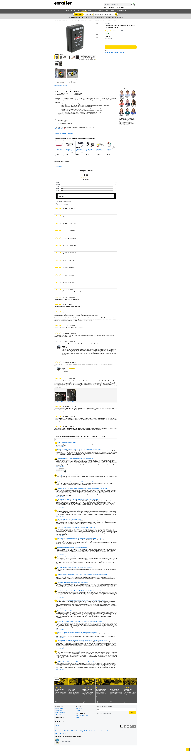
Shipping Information (60, 712)
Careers (78, 710)
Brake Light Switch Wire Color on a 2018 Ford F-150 (69, 475)
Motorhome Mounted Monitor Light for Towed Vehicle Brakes (72, 547)
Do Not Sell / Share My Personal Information (95, 731)
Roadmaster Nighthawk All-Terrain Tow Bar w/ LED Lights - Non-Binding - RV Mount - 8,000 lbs (99, 150)
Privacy (98, 713)
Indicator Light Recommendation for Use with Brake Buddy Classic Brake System (77, 632)
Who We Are (79, 708)
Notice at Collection (112, 731)
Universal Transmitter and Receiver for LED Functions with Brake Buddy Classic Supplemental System (82, 574)
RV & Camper (99, 10)
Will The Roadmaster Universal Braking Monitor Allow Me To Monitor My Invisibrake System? (80, 449)
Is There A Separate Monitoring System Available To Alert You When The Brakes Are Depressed (81, 600)
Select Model (108, 14)
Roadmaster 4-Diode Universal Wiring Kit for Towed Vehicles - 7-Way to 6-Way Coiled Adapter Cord (110, 150)
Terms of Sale (121, 731)
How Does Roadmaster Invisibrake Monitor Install (69, 519)
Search (77, 717)
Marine (107, 10)
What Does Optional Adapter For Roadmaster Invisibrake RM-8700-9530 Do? (76, 527)
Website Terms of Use (60, 733)
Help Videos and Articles (82, 715)
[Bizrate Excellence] (57, 741)
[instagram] (131, 726)
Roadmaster (107, 23)
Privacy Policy (79, 731)
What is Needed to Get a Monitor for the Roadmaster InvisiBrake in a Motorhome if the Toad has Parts (82, 488)
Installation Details (59, 128)
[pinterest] (128, 726)
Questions (123, 31)
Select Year (88, 14)
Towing (67, 10)
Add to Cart (120, 47)
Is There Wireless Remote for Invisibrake (67, 442)
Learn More (59, 166)
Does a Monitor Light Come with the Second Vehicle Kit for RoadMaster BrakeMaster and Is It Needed (82, 640)
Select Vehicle (78, 14)
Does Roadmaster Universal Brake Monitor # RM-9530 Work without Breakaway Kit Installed (79, 590)
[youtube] (134, 726)
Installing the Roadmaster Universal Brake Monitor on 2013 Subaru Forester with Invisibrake (79, 621)
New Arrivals (121, 10)
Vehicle (91, 10)
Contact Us (58, 714)
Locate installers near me (60, 85)
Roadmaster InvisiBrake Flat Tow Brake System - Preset (69, 150)
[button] (113, 147)
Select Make (98, 14)
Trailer (84, 10)
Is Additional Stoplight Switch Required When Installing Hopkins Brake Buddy (76, 661)
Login (56, 723)
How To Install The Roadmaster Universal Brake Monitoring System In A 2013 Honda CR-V (79, 499)
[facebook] (125, 726)
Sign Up (57, 725)
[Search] (106, 4)
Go (116, 14)
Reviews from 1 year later (64, 201)
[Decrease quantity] (106, 43)
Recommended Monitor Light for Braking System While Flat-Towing (73, 510)
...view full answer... (60, 466)
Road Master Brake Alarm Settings (65, 610)
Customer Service (109, 7)
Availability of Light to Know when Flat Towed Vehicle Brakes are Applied (75, 567)
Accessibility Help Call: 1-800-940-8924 (65, 731)
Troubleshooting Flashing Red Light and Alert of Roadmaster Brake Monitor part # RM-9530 (79, 538)
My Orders (120, 7)
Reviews (116, 31)
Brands (113, 10)
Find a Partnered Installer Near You (63, 719)
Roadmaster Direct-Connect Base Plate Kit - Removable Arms (89, 150)
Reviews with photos (63, 204)
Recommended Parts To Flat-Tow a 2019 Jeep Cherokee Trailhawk (73, 651)
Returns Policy (58, 710)
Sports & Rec (76, 10)
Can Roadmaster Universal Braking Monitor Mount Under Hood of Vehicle (75, 481)
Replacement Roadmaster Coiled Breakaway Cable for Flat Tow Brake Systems (59, 150)
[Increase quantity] (113, 43)
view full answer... (60, 446)
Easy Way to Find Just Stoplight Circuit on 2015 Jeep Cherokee (72, 582)
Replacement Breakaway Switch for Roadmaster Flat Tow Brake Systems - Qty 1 (79, 150)
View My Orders (59, 708)
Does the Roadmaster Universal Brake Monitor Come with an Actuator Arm (75, 458)
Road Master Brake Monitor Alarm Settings (67, 557)
